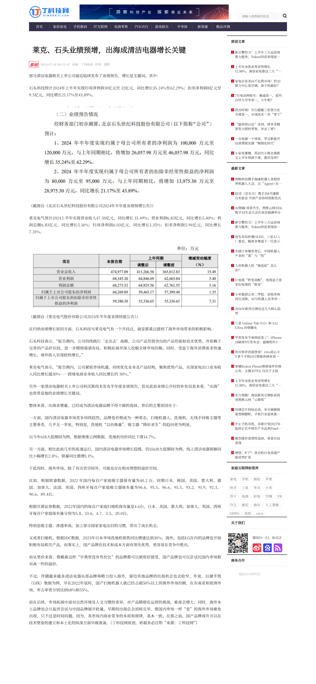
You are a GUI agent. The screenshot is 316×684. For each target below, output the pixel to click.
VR (279, 496)
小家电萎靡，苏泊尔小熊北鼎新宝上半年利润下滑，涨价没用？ (257, 155)
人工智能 (272, 504)
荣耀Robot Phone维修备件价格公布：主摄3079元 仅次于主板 (258, 368)
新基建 (203, 26)
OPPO (234, 513)
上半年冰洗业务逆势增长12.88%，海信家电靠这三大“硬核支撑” (258, 68)
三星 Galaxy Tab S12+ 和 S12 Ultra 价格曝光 (256, 325)
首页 (39, 26)
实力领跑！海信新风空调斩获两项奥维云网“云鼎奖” (257, 397)
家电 (233, 479)
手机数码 (80, 26)
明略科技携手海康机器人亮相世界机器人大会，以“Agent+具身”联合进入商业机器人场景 (257, 181)
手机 (245, 479)
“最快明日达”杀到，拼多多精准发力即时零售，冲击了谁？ (257, 126)
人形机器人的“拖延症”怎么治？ (256, 267)
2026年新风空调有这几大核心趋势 (258, 310)
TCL (233, 504)
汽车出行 (141, 26)
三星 (245, 487)
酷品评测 (223, 26)
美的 (247, 513)
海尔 (256, 504)
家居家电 (60, 26)
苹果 (268, 479)
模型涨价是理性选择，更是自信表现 (257, 440)
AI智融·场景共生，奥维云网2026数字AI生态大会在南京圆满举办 (258, 210)
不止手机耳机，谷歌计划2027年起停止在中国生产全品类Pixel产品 (258, 426)
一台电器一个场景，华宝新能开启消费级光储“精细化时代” (257, 140)
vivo (259, 513)
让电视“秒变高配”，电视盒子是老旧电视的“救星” (258, 282)
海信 (256, 479)
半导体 (182, 26)
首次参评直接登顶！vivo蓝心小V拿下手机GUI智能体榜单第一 (257, 354)
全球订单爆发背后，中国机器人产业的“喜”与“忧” (257, 253)
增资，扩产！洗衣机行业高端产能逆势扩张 (257, 454)
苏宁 (233, 496)
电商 (245, 496)
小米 (268, 487)
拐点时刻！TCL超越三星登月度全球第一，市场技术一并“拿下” (258, 112)
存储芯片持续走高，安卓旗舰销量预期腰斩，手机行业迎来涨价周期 (257, 411)
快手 (233, 487)
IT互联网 (100, 26)
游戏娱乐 (162, 26)
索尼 (245, 504)
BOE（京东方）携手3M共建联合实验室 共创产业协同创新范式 (258, 195)
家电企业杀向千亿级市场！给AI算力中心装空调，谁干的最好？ (258, 83)
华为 (256, 487)
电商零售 (121, 26)
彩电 (256, 496)
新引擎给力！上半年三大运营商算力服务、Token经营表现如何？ (257, 54)
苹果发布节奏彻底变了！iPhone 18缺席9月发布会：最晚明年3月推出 (258, 339)
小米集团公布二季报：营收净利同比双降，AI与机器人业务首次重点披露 (258, 296)
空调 (268, 496)
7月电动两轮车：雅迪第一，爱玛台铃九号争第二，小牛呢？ (258, 97)
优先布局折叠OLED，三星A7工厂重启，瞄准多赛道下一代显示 (258, 238)
